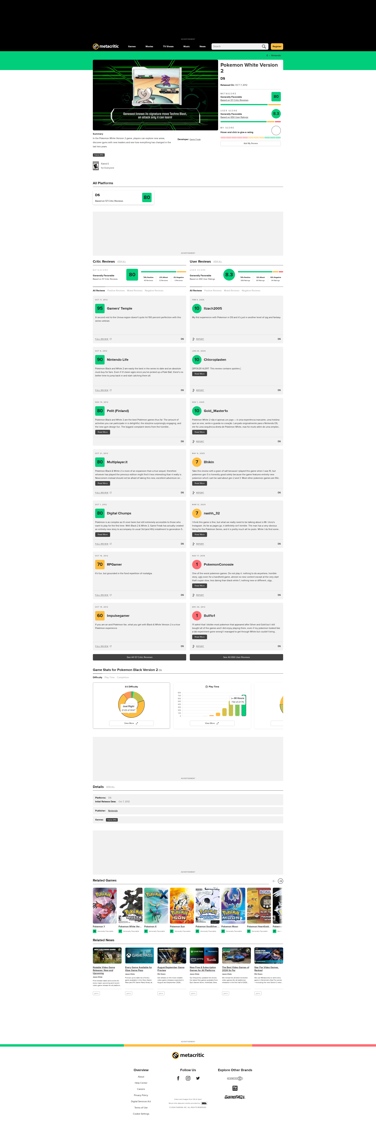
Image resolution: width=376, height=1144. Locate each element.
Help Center (141, 1082)
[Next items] (280, 881)
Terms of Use (141, 1107)
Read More (200, 374)
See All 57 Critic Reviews (139, 657)
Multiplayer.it (112, 462)
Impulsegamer (113, 616)
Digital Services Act (141, 1101)
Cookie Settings (141, 1113)
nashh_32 (208, 513)
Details (98, 787)
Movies (149, 46)
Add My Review (251, 143)
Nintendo (276, 55)
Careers (141, 1089)
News (203, 46)
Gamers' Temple (114, 308)
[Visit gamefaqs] (235, 1098)
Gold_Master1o (211, 411)
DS (182, 339)
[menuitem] (132, 46)
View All (121, 261)
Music (186, 46)
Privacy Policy (141, 1095)
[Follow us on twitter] (197, 1079)
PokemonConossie (215, 564)
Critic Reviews (104, 261)
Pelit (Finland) (113, 411)
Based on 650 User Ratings (234, 117)
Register (277, 46)
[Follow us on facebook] (178, 1079)
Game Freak (195, 139)
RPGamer (109, 564)
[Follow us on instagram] (188, 1079)
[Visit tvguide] (235, 1090)
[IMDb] (204, 1103)
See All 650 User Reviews (236, 657)
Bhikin (205, 462)
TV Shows (168, 46)
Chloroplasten (210, 360)
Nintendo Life (113, 360)
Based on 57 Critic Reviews (234, 100)
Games (132, 46)
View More (129, 723)
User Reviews (200, 261)
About (141, 1076)
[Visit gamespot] (235, 1080)
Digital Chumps (114, 513)
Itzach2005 (208, 308)
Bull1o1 (205, 616)
